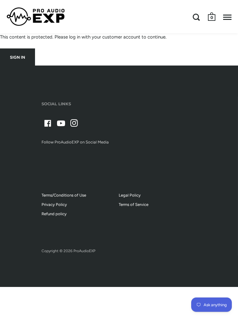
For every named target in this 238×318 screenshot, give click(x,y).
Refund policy (54, 213)
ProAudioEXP (84, 251)
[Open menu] (227, 17)
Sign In (17, 57)
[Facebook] (48, 124)
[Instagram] (74, 124)
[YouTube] (61, 124)
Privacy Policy (54, 204)
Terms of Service (133, 204)
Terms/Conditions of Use (64, 195)
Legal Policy (130, 195)
